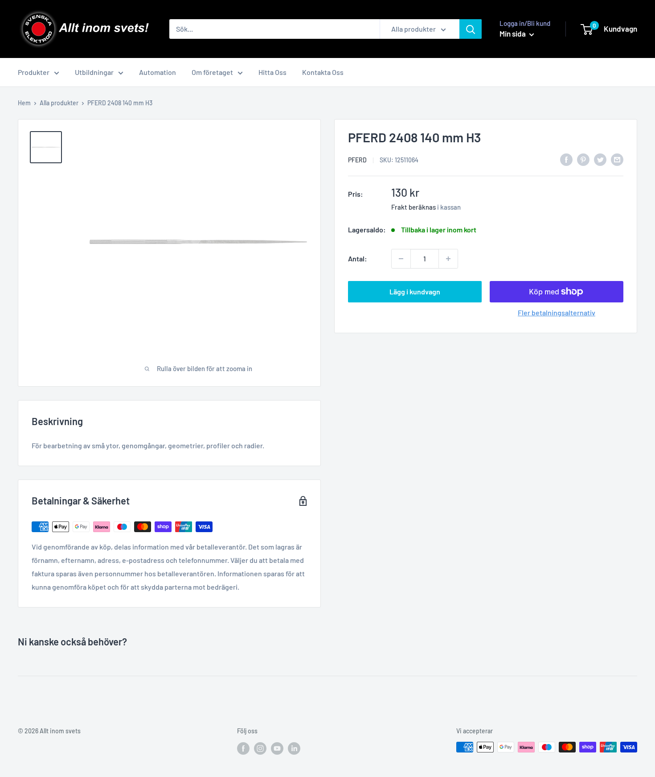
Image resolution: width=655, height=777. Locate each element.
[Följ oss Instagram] (260, 748)
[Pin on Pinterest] (583, 159)
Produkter (33, 72)
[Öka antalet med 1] (448, 258)
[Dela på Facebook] (566, 159)
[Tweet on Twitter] (600, 159)
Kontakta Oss (323, 72)
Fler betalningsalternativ (556, 312)
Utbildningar (94, 72)
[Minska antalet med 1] (401, 258)
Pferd (357, 160)
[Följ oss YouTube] (277, 748)
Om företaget (212, 72)
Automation (157, 72)
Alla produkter (59, 103)
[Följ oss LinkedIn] (294, 748)
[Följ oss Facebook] (243, 748)
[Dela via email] (617, 159)
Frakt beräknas (413, 207)
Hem (24, 103)
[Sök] (470, 29)
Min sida (513, 33)
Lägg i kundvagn (414, 291)
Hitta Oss (272, 72)
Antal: (357, 258)
